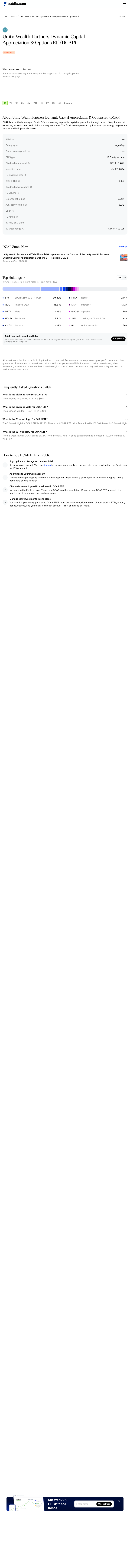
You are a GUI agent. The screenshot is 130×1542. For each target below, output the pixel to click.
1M (16, 103)
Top (119, 277)
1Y (42, 103)
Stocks (13, 16)
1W (10, 103)
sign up (47, 465)
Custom (68, 103)
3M (22, 103)
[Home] (15, 4)
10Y (53, 103)
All (59, 103)
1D (5, 103)
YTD (35, 103)
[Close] (119, 1501)
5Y (47, 103)
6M (28, 103)
